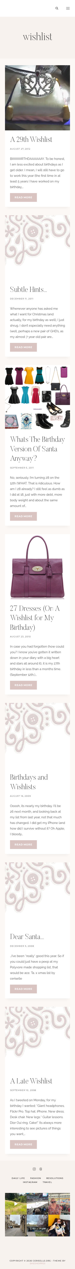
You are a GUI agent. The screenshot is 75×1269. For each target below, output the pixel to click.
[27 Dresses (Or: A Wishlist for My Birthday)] (37, 566)
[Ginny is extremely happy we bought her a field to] (16, 1204)
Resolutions (54, 1178)
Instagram (30, 1182)
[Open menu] (68, 8)
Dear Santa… (27, 937)
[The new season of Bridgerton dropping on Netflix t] (16, 1225)
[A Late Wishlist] (37, 1039)
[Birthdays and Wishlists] (37, 735)
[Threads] (41, 1169)
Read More (26, 199)
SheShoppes (37, 1263)
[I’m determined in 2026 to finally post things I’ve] (37, 1225)
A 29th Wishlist (31, 140)
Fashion (35, 1178)
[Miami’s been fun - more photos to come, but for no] (59, 1204)
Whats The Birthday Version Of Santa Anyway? (37, 449)
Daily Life (18, 1178)
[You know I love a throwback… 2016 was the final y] (59, 1225)
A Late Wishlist (31, 1081)
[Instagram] (34, 1169)
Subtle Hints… (29, 290)
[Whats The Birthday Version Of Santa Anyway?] (37, 397)
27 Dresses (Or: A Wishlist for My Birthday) (35, 618)
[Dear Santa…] (37, 895)
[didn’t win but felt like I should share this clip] (37, 1204)
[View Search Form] (57, 8)
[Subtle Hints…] (37, 247)
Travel (47, 1182)
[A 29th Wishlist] (37, 97)
